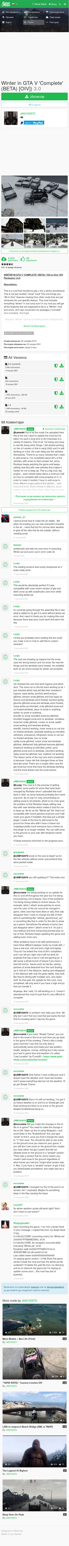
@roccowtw (19, 892)
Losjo (16, 563)
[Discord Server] (22, 117)
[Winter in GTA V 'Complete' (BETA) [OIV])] (34, 196)
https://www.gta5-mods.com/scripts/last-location (38, 1058)
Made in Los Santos (11, 1533)
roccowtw (18, 873)
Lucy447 (18, 1204)
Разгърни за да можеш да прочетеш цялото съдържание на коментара (40, 497)
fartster (17, 544)
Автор (30, 429)
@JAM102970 (20, 855)
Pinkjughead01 (21, 1223)
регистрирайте (55, 1286)
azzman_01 (19, 517)
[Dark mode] (60, 4)
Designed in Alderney (12, 1530)
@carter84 (18, 432)
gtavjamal (18, 852)
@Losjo (17, 785)
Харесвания (31, 260)
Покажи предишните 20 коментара (34, 509)
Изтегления (13, 260)
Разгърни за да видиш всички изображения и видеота (34, 251)
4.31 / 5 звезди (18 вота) (11, 267)
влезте (35, 1286)
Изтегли (36, 96)
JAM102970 (27, 113)
